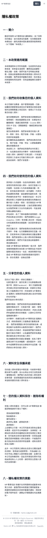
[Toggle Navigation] (44, 3)
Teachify (40, 526)
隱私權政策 (28, 523)
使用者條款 (19, 523)
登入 (37, 3)
